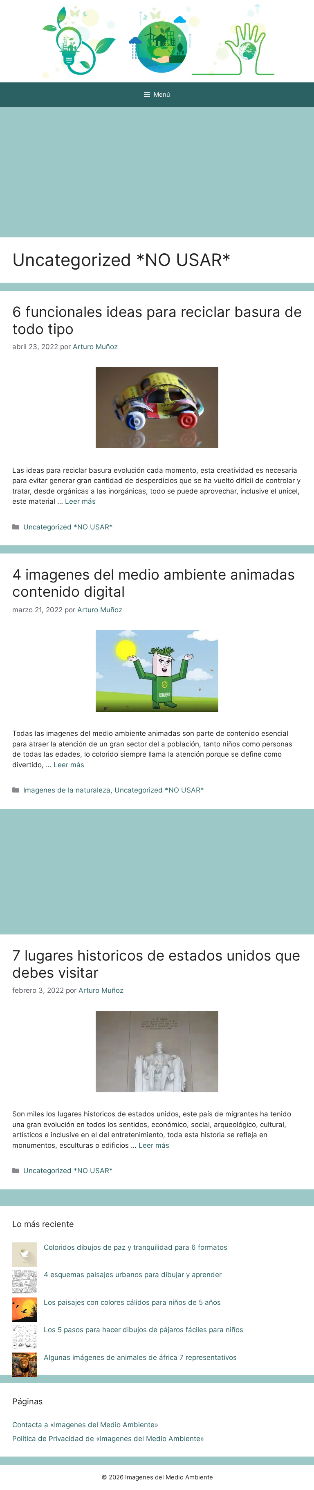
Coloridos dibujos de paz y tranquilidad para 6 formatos (135, 1247)
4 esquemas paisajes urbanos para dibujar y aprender (133, 1275)
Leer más (80, 501)
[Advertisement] (157, 168)
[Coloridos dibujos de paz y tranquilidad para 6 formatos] (24, 1256)
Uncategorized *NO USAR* (68, 527)
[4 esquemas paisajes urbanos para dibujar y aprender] (24, 1283)
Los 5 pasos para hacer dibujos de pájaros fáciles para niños (143, 1330)
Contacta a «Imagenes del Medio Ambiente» (85, 1425)
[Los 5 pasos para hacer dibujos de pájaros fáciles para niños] (24, 1339)
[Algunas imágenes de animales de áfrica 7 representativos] (24, 1366)
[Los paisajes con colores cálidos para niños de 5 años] (24, 1311)
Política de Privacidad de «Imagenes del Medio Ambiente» (108, 1439)
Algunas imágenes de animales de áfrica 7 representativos (140, 1357)
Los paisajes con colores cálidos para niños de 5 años (132, 1302)
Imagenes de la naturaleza (66, 790)
